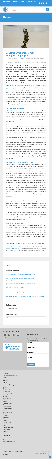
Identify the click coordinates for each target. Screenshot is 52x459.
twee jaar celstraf (41, 65)
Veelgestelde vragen (7, 394)
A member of (8, 344)
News (35, 58)
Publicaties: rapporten (7, 403)
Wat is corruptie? (6, 391)
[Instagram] (39, 5)
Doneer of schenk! (7, 438)
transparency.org (6, 1)
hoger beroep (39, 67)
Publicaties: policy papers (8, 404)
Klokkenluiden (29, 1)
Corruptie (22, 58)
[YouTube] (46, 3)
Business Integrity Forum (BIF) (9, 441)
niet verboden (24, 105)
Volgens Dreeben (23, 171)
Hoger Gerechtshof (39, 69)
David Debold (36, 134)
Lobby (35, 1)
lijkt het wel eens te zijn (22, 110)
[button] (47, 9)
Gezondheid (5, 415)
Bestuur (4, 377)
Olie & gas (5, 418)
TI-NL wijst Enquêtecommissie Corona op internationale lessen (20, 278)
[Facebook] (39, 3)
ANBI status (5, 380)
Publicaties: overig (7, 406)
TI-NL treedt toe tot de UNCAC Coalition (15, 287)
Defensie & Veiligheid (7, 412)
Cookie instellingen (7, 445)
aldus (41, 205)
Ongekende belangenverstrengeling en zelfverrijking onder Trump (20, 283)
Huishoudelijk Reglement (8, 385)
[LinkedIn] (44, 3)
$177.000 (8, 89)
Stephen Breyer (9, 207)
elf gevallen (43, 85)
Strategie (5, 379)
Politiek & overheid (7, 422)
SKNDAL (8, 454)
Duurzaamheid (6, 413)
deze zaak (41, 250)
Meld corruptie (6, 399)
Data (4, 410)
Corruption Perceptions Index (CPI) (18, 1)
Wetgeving (41, 58)
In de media (5, 431)
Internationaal (27, 58)
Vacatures (5, 387)
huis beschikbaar (32, 189)
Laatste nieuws (6, 429)
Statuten (5, 382)
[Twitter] (41, 3)
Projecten (5, 401)
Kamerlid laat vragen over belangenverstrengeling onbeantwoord (20, 274)
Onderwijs (5, 420)
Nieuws (37, 58)
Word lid (4, 439)
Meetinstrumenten (7, 398)
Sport (4, 425)
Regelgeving (5, 396)
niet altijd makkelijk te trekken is (13, 248)
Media (32, 58)
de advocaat (15, 140)
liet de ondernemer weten (39, 99)
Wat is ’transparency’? (7, 393)
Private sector (6, 424)
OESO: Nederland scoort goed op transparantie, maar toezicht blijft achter (22, 292)
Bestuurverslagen (7, 384)
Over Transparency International (10, 375)
